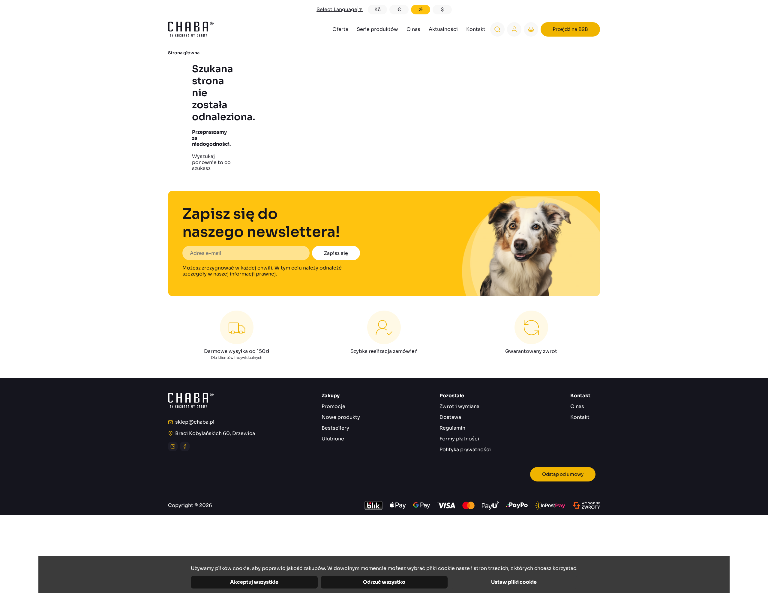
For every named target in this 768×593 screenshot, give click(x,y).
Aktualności (443, 29)
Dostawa (450, 417)
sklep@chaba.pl (194, 422)
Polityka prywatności (465, 449)
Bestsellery (335, 428)
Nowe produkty (341, 417)
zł (421, 9)
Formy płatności (459, 439)
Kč (377, 9)
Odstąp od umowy (563, 474)
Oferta (340, 29)
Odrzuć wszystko (384, 582)
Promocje (333, 406)
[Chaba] (191, 29)
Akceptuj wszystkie (254, 582)
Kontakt (475, 29)
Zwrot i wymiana (459, 406)
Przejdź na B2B (570, 29)
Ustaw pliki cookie (514, 582)
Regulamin (452, 428)
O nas (413, 29)
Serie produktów (377, 29)
